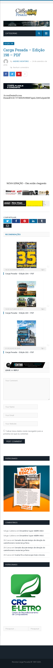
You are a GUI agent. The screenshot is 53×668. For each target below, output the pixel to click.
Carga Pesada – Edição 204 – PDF (19, 273)
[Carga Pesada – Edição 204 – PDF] (26, 255)
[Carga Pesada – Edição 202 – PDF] (26, 334)
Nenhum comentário (21, 67)
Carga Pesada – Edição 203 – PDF (19, 313)
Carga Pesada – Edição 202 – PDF (19, 352)
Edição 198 (8, 43)
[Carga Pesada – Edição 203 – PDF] (26, 295)
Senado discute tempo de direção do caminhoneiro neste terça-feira (24, 541)
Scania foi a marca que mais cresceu (30, 555)
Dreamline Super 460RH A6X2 (32, 531)
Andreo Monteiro (21, 61)
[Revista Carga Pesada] (26, 12)
